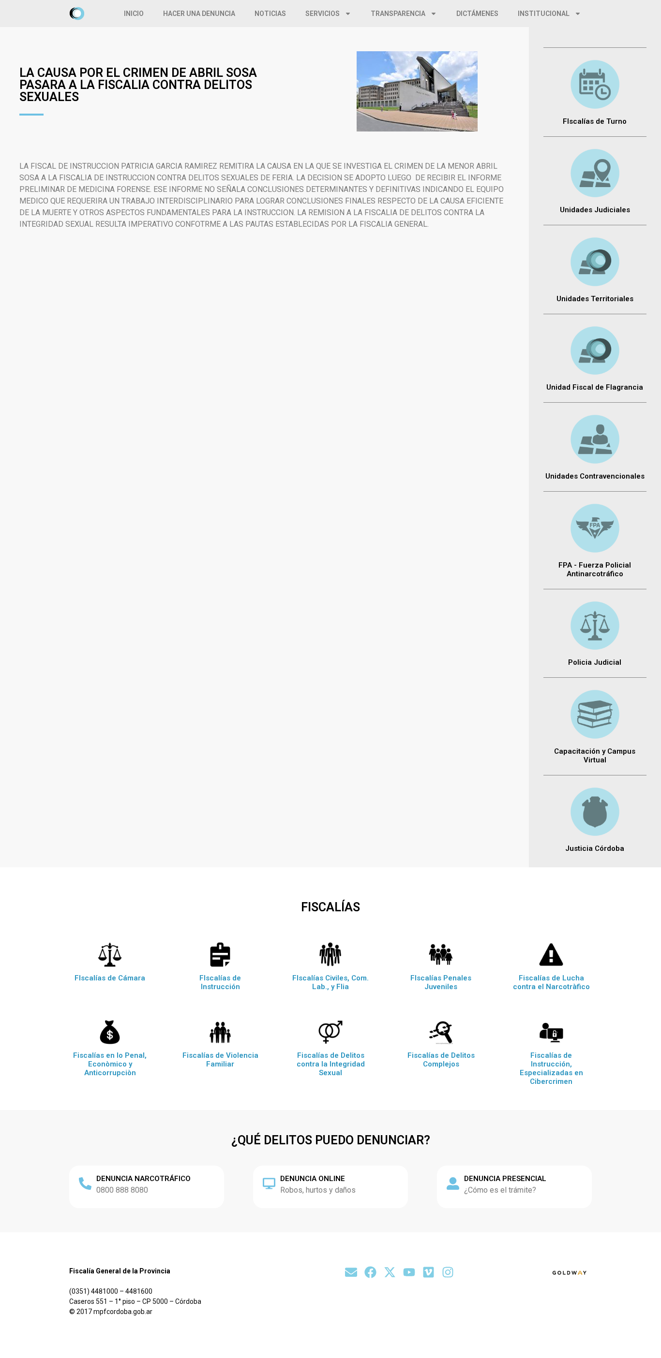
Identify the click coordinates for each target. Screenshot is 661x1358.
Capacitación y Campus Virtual (594, 755)
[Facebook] (370, 1272)
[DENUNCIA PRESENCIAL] (453, 1183)
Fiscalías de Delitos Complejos (441, 1059)
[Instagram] (448, 1272)
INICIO (134, 13)
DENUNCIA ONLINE (312, 1178)
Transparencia (398, 13)
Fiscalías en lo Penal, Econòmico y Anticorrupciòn (110, 1064)
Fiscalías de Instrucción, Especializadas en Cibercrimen (551, 1068)
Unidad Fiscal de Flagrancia (594, 387)
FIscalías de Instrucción (220, 982)
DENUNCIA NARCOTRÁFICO (143, 1178)
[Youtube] (409, 1272)
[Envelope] (351, 1272)
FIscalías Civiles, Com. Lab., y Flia (330, 982)
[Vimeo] (428, 1272)
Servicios (322, 13)
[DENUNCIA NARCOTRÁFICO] (85, 1183)
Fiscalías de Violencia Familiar (220, 1059)
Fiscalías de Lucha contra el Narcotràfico (551, 982)
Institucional (544, 13)
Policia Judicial (594, 662)
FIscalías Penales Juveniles (440, 982)
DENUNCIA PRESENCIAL (505, 1178)
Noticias (270, 13)
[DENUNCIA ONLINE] (269, 1183)
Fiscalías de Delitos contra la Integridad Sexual (331, 1064)
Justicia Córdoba (594, 848)
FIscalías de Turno (595, 121)
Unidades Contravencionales (595, 476)
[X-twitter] (390, 1272)
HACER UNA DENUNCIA (199, 13)
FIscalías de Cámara (110, 978)
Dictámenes (477, 13)
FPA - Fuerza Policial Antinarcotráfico (594, 569)
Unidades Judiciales (595, 209)
